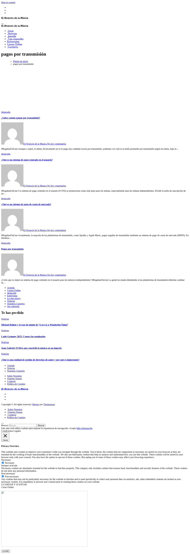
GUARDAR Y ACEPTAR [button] (14, 484)
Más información (84, 428)
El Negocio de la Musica (35, 144)
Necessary (9, 463)
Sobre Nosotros (14, 376)
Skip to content (8, 2)
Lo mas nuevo (13, 298)
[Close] (2, 423)
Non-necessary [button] (8, 473)
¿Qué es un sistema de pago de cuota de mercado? (26, 204)
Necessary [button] (6, 460)
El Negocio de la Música (14, 18)
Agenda (11, 36)
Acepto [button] (72, 428)
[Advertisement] (95, 88)
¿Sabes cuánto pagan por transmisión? (20, 118)
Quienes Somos (14, 378)
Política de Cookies (16, 384)
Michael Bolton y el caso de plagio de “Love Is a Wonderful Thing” (34, 325)
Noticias (12, 33)
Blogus (35, 404)
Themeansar (49, 404)
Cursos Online (14, 44)
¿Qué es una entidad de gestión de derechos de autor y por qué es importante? (40, 360)
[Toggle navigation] (2, 23)
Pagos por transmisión (12, 249)
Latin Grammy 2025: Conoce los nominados (23, 336)
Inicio (10, 31)
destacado (5, 112)
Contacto (12, 47)
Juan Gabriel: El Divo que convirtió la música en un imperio (31, 348)
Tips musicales (15, 39)
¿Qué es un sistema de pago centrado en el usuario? (27, 160)
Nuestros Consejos (16, 303)
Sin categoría (13, 306)
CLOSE (5, 551)
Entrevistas (13, 41)
